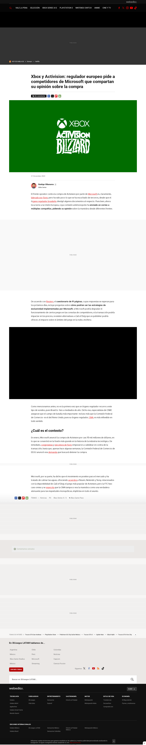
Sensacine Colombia (53, 731)
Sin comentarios (40, 96)
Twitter (123, 8)
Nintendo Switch (84, 8)
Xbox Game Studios (17, 659)
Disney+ (29, 61)
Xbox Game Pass (77, 498)
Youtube (131, 8)
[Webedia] (131, 1)
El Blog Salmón (127, 700)
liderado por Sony (39, 197)
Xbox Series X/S (49, 8)
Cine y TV (107, 8)
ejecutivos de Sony (63, 445)
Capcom (57, 659)
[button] (47, 184)
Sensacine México (53, 728)
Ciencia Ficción (59, 664)
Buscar (132, 679)
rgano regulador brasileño (44, 201)
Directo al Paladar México (71, 729)
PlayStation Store (50, 634)
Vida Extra (32, 703)
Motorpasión (89, 700)
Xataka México (14, 728)
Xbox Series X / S (60, 498)
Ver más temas (16, 669)
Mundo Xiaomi (14, 713)
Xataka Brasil (14, 731)
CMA (91, 417)
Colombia (57, 650)
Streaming (35, 664)
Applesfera (13, 706)
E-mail (59, 96)
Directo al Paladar (71, 700)
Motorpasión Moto (90, 703)
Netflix (37, 61)
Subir (130, 689)
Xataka (12, 700)
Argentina (13, 650)
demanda (53, 452)
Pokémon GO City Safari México (70, 634)
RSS (98, 668)
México (12, 654)
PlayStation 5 (66, 8)
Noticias (43, 498)
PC (50, 498)
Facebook (119, 8)
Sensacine (50, 700)
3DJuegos (32, 700)
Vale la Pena (21, 8)
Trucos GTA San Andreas (33, 634)
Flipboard (56, 96)
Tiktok (135, 8)
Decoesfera (107, 703)
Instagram (127, 8)
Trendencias (107, 700)
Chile (34, 650)
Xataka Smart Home (16, 710)
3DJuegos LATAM (34, 728)
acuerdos (72, 480)
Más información (75, 742)
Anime (97, 8)
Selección (35, 8)
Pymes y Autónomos (128, 703)
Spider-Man (100, 634)
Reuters (49, 301)
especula (50, 487)
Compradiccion (108, 706)
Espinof (49, 703)
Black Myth (111, 634)
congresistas (47, 445)
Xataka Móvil (14, 703)
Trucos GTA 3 (88, 634)
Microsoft (92, 194)
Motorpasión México (91, 728)
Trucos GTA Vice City (125, 634)
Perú (33, 654)
